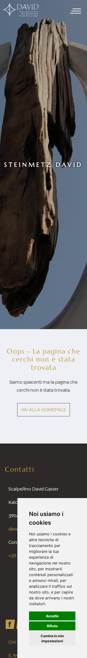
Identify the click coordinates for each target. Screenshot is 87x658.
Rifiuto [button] (52, 626)
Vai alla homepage (43, 409)
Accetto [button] (52, 616)
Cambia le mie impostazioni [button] (52, 638)
